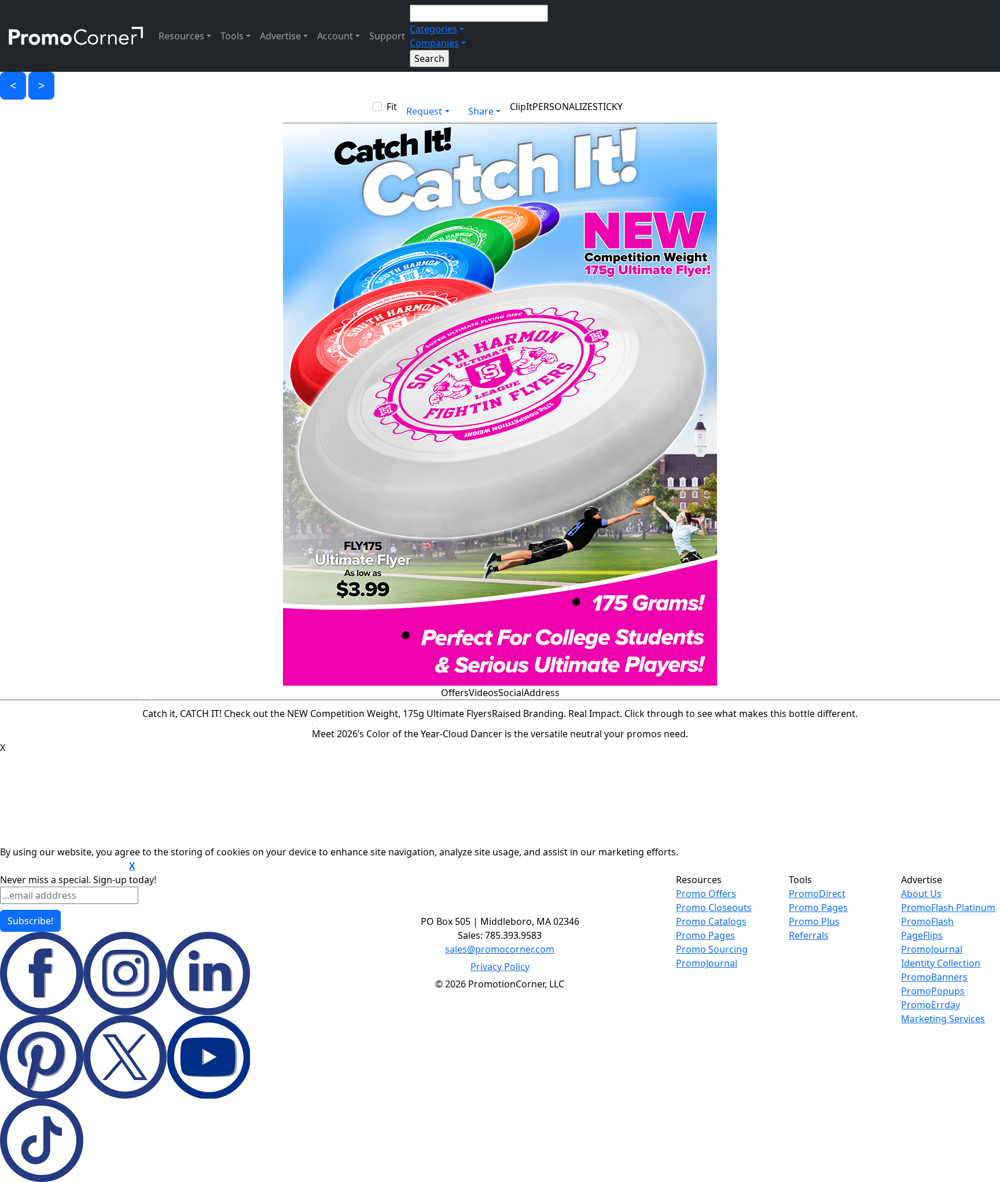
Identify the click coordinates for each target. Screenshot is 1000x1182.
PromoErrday (930, 1004)
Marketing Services (943, 1018)
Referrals (809, 935)
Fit (392, 106)
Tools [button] (232, 36)
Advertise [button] (280, 36)
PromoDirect (817, 893)
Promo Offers (706, 893)
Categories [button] (433, 29)
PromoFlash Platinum (948, 907)
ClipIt (521, 106)
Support (387, 36)
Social (511, 692)
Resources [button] (181, 36)
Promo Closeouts (714, 907)
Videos (483, 692)
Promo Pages (705, 935)
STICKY (608, 106)
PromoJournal (706, 963)
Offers (455, 692)
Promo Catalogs (711, 921)
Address (542, 692)
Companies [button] (434, 42)
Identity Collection (940, 963)
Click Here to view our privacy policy (63, 866)
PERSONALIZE (562, 106)
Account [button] (335, 36)
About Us (921, 893)
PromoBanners (934, 977)
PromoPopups (933, 991)
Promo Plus (814, 921)
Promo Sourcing (712, 949)
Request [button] (424, 111)
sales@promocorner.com (499, 949)
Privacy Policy (500, 966)
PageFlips (922, 935)
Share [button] (481, 111)
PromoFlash (927, 921)
